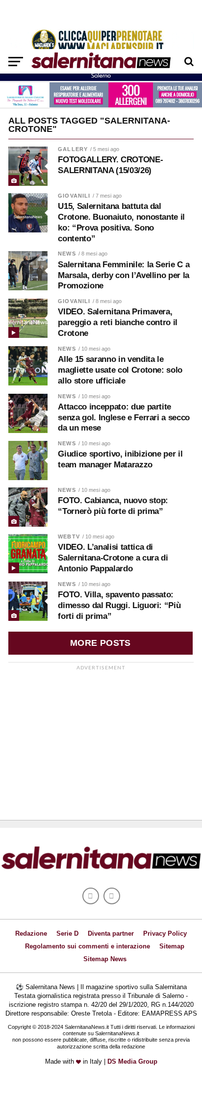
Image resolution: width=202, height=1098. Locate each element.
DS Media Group (132, 1061)
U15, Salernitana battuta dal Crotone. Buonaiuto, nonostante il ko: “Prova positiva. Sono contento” (121, 222)
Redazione (31, 933)
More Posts (100, 643)
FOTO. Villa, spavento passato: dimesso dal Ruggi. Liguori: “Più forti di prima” (119, 605)
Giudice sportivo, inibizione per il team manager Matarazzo (120, 459)
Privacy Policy (165, 933)
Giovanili (74, 196)
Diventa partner (111, 933)
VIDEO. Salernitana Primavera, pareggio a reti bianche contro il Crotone (117, 322)
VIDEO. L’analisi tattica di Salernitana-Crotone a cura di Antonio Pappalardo (113, 557)
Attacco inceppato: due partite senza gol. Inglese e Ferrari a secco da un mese (124, 417)
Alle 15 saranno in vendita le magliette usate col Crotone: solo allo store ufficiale (120, 370)
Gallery (73, 149)
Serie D (67, 933)
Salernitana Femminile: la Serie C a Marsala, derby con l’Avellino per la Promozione (123, 275)
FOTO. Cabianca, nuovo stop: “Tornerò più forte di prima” (113, 506)
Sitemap (171, 946)
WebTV (69, 536)
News (67, 253)
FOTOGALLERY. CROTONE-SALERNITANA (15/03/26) (110, 165)
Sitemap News (104, 959)
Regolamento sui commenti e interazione (87, 946)
